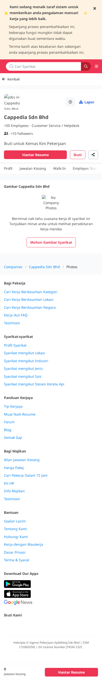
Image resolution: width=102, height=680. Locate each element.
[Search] (86, 66)
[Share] (93, 154)
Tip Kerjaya (13, 406)
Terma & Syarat (16, 560)
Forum (9, 422)
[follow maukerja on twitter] (18, 625)
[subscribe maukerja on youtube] (29, 625)
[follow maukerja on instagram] (40, 625)
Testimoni (12, 323)
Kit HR (9, 483)
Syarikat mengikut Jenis (23, 368)
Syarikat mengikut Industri (26, 361)
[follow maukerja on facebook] (7, 625)
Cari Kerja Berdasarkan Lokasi (28, 299)
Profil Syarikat (15, 345)
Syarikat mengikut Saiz (23, 376)
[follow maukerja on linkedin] (50, 625)
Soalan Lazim (15, 521)
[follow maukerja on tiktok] (61, 625)
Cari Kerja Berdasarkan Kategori (30, 292)
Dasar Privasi (15, 552)
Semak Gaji (13, 437)
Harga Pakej (14, 468)
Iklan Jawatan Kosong (22, 460)
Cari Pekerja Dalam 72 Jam (26, 475)
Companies (13, 266)
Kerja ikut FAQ (15, 315)
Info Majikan (14, 491)
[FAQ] (70, 102)
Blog (7, 430)
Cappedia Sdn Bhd (44, 266)
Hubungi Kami (16, 537)
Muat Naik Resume (19, 414)
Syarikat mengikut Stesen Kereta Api (34, 384)
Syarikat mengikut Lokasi (24, 353)
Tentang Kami (15, 529)
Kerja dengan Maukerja (23, 544)
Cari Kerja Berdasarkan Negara (30, 307)
